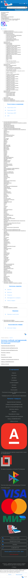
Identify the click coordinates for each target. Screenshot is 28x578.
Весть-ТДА (6, 147)
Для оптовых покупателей (7, 16)
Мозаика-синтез (7, 248)
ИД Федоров (7, 161)
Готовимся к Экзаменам (9, 100)
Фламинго (6, 260)
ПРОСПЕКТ (6, 225)
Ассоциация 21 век (8, 136)
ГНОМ (5, 155)
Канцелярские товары (9, 321)
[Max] (3, 25)
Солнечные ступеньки (9, 199)
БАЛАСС (6, 141)
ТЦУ (5, 205)
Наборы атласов (5, 364)
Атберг (5, 238)
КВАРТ (5, 170)
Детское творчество (11, 36)
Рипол (5, 194)
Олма (5, 250)
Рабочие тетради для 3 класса (13, 52)
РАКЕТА (5, 269)
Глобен (5, 154)
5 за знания (6, 214)
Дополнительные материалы (13, 45)
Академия (6, 134)
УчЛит (5, 207)
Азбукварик (6, 234)
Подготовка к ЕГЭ (10, 94)
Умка (5, 275)
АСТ (4, 137)
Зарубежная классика (9, 126)
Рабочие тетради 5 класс (12, 76)
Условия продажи (14, 382)
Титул (5, 204)
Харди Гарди (7, 279)
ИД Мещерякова (8, 265)
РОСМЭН (6, 195)
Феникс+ (6, 277)
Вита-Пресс (6, 149)
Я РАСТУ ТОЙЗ (7, 280)
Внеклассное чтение (11, 69)
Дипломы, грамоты (8, 283)
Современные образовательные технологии (14, 220)
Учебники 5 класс (10, 75)
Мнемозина (6, 181)
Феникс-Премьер (8, 271)
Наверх (14, 567)
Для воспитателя (10, 34)
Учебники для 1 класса (11, 46)
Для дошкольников (8, 33)
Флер (5, 208)
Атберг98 (6, 139)
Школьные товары (11, 328)
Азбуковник (6, 131)
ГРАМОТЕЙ (6, 156)
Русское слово (7, 198)
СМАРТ (5, 226)
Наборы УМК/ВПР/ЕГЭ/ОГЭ (7, 361)
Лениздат (6, 176)
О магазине (4, 15)
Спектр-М (6, 200)
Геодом (5, 152)
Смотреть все (7, 42)
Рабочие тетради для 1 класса (13, 47)
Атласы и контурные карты (12, 74)
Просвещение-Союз (8, 268)
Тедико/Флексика (8, 273)
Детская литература (8, 157)
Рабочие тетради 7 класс (12, 80)
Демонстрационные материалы (14, 35)
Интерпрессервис (8, 165)
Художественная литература (11, 122)
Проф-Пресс (7, 252)
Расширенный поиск (21, 9)
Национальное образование (10, 186)
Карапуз (6, 244)
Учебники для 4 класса (11, 53)
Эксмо (5, 211)
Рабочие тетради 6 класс (12, 78)
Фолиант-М (6, 278)
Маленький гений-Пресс (10, 180)
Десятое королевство (9, 264)
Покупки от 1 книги (14, 537)
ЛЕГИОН (6, 175)
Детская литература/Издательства (12, 230)
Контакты (3, 13)
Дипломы (9, 292)
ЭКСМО (5, 261)
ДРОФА (5, 159)
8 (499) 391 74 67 (15, 547)
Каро (5, 167)
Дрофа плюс (7, 241)
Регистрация (19, 574)
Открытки (9, 295)
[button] (3, 28)
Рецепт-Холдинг (8, 192)
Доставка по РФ (5, 12)
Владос (5, 150)
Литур (5, 179)
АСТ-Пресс (6, 138)
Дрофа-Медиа (7, 242)
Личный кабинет (16, 19)
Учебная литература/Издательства (12, 129)
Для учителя (9, 44)
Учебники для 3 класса (11, 50)
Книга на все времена (9, 127)
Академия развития (8, 215)
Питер (5, 189)
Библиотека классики (9, 125)
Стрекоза (6, 258)
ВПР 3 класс (9, 57)
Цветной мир (7, 270)
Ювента (5, 212)
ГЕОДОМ (6, 240)
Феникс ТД (6, 219)
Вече (5, 263)
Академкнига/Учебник (9, 135)
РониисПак (6, 254)
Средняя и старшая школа (10, 65)
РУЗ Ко (5, 197)
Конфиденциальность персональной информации (14, 395)
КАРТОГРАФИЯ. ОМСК (9, 169)
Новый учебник (7, 188)
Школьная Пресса (8, 209)
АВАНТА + (6, 232)
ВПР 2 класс (9, 56)
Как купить (14, 375)
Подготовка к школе (11, 38)
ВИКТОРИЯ (6, 148)
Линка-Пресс (7, 177)
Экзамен (6, 210)
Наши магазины (5, 18)
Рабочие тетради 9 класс (12, 85)
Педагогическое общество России (12, 222)
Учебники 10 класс (10, 86)
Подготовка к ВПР (10, 95)
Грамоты (9, 289)
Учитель (6, 206)
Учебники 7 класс (10, 79)
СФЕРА (5, 202)
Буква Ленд (6, 239)
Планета (6, 190)
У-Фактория (6, 259)
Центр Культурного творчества (11, 227)
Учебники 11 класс (10, 88)
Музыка (5, 185)
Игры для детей (10, 37)
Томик (5, 274)
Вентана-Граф (7, 145)
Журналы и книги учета (13, 314)
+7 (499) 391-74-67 (5, 19)
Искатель (6, 166)
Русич (5, 256)
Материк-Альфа (7, 217)
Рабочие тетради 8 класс (12, 83)
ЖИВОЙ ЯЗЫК (7, 160)
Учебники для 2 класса (11, 48)
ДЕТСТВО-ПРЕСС (8, 158)
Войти (9, 574)
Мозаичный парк (8, 224)
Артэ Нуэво (6, 235)
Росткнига (6, 196)
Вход (11, 19)
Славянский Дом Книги (9, 218)
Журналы (6, 307)
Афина (5, 140)
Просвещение (7, 124)
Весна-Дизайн (7, 146)
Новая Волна (7, 187)
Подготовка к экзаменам (9, 92)
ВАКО (5, 144)
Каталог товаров (14, 399)
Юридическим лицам (15, 541)
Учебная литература (8, 32)
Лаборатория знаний (9, 172)
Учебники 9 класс (10, 84)
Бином (5, 142)
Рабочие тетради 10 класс (12, 87)
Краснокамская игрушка (9, 246)
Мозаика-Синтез (7, 182)
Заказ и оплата (4, 14)
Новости (14, 373)
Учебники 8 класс (10, 82)
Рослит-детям (14, 389)
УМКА (5, 228)
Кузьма (5, 216)
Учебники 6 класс (10, 77)
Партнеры (14, 387)
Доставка (14, 377)
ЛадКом (5, 174)
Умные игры (7, 276)
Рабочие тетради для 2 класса (13, 49)
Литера (5, 178)
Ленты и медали (11, 300)
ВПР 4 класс (9, 58)
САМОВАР (6, 257)
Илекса (5, 162)
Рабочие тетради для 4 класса (13, 54)
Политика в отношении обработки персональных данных (14, 393)
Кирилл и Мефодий (8, 171)
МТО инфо (6, 184)
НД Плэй (6, 249)
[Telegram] (6, 25)
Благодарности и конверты (14, 297)
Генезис (5, 151)
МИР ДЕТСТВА (7, 267)
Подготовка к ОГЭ (10, 93)
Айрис (5, 132)
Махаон (5, 247)
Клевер (5, 245)
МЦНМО (6, 221)
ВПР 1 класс (9, 55)
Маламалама (7, 266)
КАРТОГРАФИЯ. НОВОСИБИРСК (11, 168)
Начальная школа (8, 43)
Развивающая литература (12, 39)
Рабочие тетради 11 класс (12, 89)
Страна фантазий (8, 201)
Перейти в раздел (18, 32)
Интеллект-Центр (8, 164)
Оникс (5, 251)
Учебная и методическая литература (10, 359)
